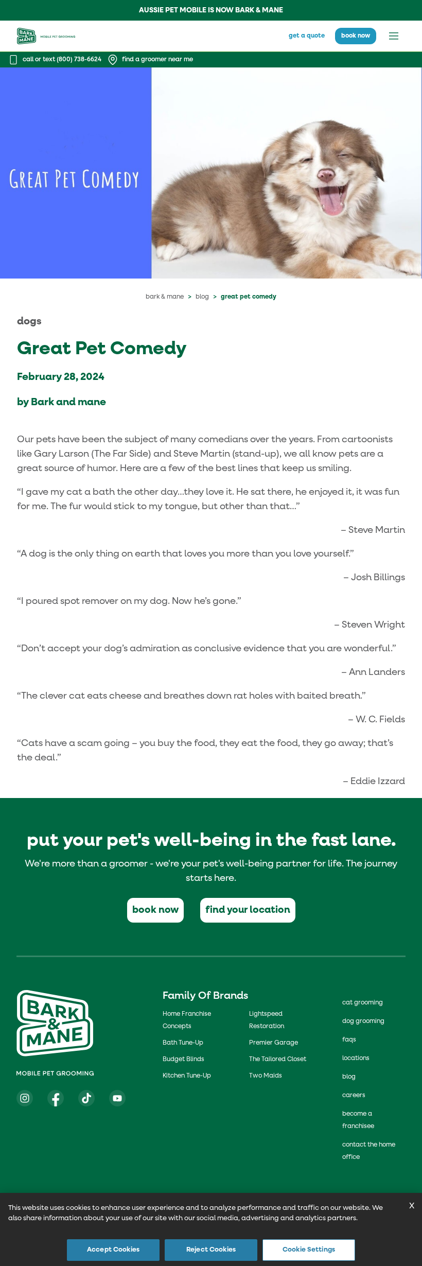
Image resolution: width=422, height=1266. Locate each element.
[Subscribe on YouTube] (117, 1098)
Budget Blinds (183, 1059)
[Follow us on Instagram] (24, 1098)
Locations (356, 1058)
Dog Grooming (363, 1021)
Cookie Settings (309, 1249)
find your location (247, 910)
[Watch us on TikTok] (86, 1098)
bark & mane (165, 297)
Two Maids (265, 1076)
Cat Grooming (362, 1003)
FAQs (349, 1040)
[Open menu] (393, 36)
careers (353, 1095)
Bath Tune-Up (183, 1043)
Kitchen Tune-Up (187, 1076)
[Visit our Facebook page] (55, 1098)
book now (355, 36)
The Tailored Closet (277, 1059)
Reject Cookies (211, 1249)
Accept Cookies (113, 1249)
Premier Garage (273, 1043)
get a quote (307, 36)
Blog (202, 297)
